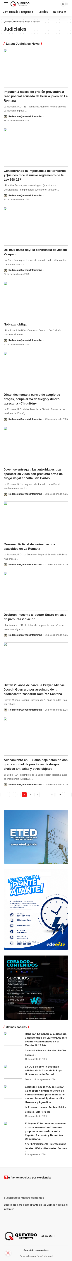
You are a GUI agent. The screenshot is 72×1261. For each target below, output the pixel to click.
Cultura (29, 1050)
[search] (55, 4)
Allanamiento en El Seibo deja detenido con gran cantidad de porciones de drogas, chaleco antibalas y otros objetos (36, 764)
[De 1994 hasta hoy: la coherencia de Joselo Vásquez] (36, 226)
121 (51, 794)
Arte (27, 1144)
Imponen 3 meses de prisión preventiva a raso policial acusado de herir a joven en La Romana (36, 96)
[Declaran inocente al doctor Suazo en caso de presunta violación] (36, 591)
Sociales (29, 1055)
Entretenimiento (39, 1144)
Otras (28, 1079)
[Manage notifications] (8, 1253)
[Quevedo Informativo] (20, 4)
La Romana (40, 1050)
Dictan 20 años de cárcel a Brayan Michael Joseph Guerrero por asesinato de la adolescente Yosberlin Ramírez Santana (35, 689)
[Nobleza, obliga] (36, 301)
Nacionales (50, 1148)
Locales (52, 1050)
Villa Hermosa (43, 1112)
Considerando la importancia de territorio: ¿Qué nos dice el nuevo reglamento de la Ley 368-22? (35, 175)
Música (38, 1148)
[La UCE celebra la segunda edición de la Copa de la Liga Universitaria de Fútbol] (13, 1072)
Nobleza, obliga (15, 324)
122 (59, 794)
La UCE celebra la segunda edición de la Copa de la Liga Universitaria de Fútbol (43, 1070)
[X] (62, 1236)
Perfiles (62, 1050)
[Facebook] (57, 1236)
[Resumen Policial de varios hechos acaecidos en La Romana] (36, 521)
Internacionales (58, 1144)
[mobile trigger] (7, 4)
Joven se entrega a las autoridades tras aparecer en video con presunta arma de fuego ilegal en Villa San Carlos (33, 474)
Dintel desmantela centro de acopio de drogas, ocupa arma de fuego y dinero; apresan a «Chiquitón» (32, 399)
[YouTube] (66, 1236)
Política (62, 1107)
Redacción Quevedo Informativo (25, 116)
